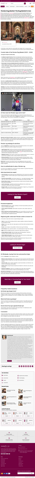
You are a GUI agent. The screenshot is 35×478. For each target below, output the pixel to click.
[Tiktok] (6, 453)
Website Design (13, 477)
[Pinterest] (9, 453)
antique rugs (26, 17)
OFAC (21, 151)
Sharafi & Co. (12, 77)
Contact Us (17, 197)
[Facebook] (4, 453)
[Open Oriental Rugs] (14, 6)
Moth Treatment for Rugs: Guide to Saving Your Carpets (11, 403)
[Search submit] (25, 3)
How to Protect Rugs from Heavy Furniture (28, 397)
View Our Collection (17, 247)
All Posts (9, 360)
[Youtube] (1, 453)
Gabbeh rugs (25, 71)
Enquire (7, 423)
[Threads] (7, 453)
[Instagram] (3, 453)
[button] (19, 366)
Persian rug (11, 13)
